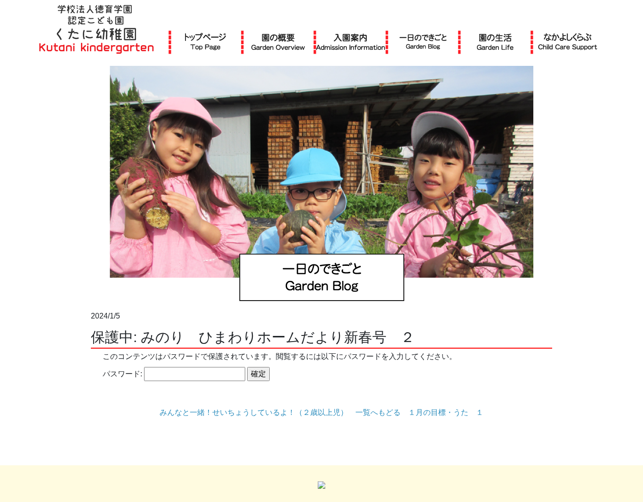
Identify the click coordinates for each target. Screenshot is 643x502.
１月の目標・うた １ (445, 412)
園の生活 (495, 41)
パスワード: (123, 374)
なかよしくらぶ (567, 41)
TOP (205, 41)
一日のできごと (423, 41)
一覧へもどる (378, 412)
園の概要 (278, 41)
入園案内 (350, 41)
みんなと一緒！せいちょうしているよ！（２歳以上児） (254, 412)
